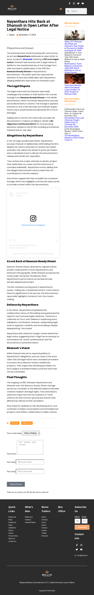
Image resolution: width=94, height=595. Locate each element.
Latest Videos (68, 582)
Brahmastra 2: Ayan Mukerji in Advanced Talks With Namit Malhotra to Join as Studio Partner (73, 68)
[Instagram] (74, 3)
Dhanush (27, 59)
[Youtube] (83, 3)
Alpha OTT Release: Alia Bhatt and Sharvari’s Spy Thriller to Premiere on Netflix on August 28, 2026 (74, 46)
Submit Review (16, 484)
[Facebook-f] (69, 3)
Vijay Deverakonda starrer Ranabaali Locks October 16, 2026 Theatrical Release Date (73, 89)
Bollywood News (26, 582)
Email (84, 517)
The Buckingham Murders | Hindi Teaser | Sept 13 (74, 137)
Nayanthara (27, 423)
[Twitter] (78, 3)
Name (77, 517)
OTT (47, 582)
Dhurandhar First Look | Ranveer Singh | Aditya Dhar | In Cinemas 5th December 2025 (74, 122)
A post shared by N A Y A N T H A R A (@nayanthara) (33, 254)
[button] (61, 9)
